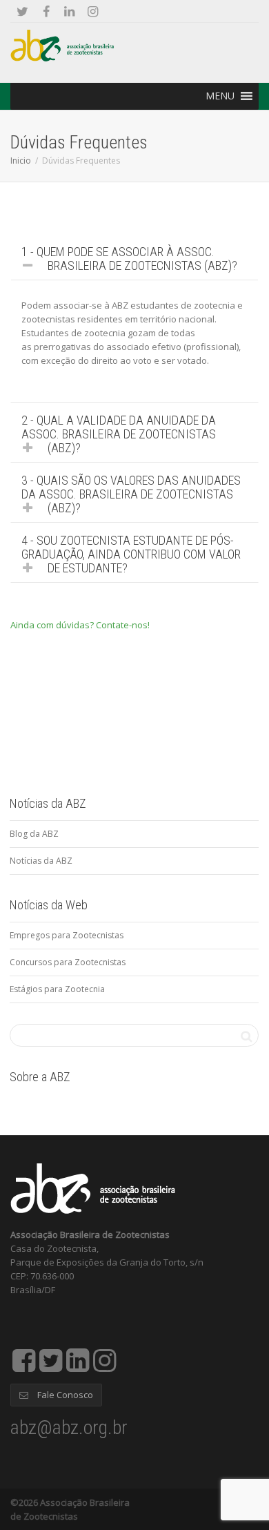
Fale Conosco (64, 1394)
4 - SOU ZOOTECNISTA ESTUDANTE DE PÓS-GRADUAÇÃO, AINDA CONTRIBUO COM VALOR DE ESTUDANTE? (131, 554)
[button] (220, 96)
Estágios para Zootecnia (57, 989)
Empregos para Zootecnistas (66, 935)
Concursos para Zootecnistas (68, 962)
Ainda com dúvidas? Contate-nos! (80, 625)
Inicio (20, 160)
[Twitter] (22, 11)
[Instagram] (92, 11)
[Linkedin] (69, 11)
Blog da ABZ (34, 834)
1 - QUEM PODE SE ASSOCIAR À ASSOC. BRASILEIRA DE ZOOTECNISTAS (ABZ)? (129, 258)
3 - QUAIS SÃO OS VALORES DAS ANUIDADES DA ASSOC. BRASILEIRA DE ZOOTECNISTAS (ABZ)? (131, 494)
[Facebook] (45, 11)
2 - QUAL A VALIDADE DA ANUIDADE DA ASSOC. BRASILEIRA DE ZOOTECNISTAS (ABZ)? (118, 434)
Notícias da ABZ (41, 860)
